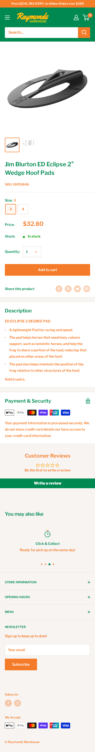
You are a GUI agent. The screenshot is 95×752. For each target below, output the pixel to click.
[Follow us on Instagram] (17, 703)
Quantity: (12, 251)
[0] (86, 17)
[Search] (84, 32)
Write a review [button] (47, 483)
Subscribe (21, 664)
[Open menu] (7, 17)
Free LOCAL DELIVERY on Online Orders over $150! (47, 3)
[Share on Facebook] (59, 288)
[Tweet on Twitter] (77, 288)
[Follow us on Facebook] (8, 703)
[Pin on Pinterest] (68, 288)
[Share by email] (86, 288)
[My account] (76, 17)
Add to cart (47, 270)
